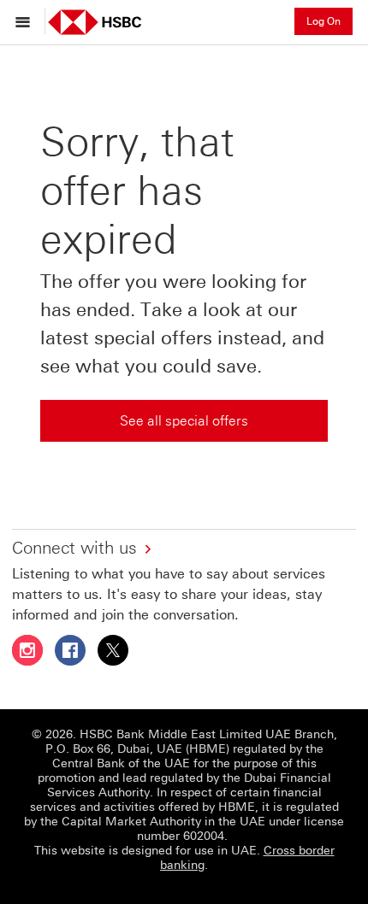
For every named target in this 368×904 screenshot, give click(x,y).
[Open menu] (27, 21)
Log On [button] (323, 21)
